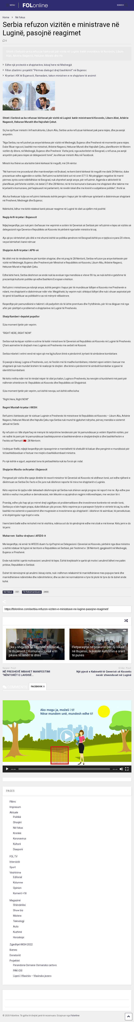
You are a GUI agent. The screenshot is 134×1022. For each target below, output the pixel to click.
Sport (13, 867)
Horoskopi (18, 937)
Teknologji (18, 921)
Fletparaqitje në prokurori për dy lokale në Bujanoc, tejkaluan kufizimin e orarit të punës (98, 651)
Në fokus (18, 827)
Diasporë (18, 849)
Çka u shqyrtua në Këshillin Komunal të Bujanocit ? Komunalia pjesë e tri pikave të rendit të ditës (34, 651)
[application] (67, 736)
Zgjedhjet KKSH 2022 (21, 944)
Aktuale (14, 812)
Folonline (75, 1015)
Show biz (18, 910)
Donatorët (15, 955)
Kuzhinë (17, 932)
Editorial (17, 877)
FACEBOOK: (37, 686)
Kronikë (17, 833)
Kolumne (18, 882)
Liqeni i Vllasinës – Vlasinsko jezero (32, 976)
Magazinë (15, 900)
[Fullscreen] (127, 769)
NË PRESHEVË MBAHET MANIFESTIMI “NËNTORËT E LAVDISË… (26, 673)
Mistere (17, 915)
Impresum (15, 807)
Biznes (13, 949)
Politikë (17, 817)
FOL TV (13, 856)
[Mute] (121, 769)
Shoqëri (17, 822)
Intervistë (15, 861)
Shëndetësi (19, 905)
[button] (67, 736)
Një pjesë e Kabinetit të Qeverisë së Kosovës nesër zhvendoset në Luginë (103, 673)
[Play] (7, 769)
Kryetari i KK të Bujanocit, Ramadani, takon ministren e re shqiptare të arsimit (50, 75)
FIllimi (13, 801)
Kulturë (17, 844)
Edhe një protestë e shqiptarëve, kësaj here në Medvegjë (38, 64)
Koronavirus (19, 838)
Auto (15, 926)
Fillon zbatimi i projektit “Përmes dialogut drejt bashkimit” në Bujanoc (46, 70)
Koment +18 (20, 893)
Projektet (15, 960)
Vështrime (15, 872)
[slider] (64, 769)
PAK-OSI (17, 970)
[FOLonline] (33, 8)
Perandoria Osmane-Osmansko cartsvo (35, 965)
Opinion (17, 888)
